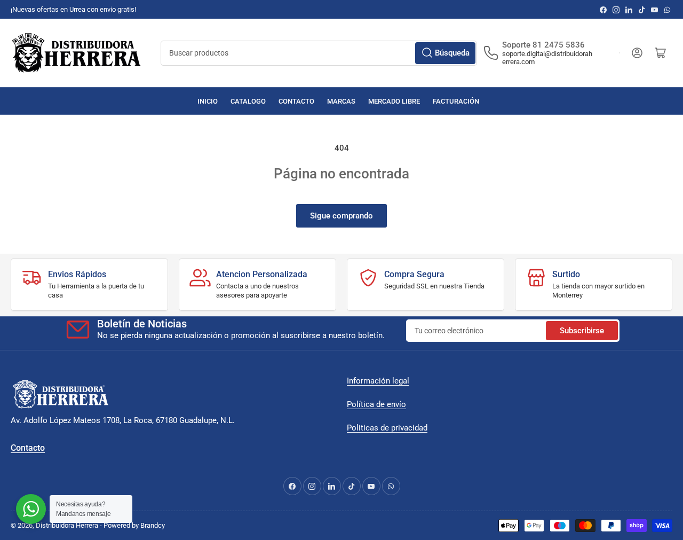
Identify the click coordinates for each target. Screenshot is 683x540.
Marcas (341, 101)
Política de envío (376, 404)
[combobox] (319, 53)
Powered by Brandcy (134, 525)
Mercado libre (394, 101)
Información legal (378, 381)
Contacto (296, 101)
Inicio (207, 101)
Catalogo (248, 101)
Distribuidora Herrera (67, 525)
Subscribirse (582, 330)
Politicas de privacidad (387, 428)
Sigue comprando (341, 216)
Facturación (456, 101)
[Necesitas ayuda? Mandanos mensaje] (31, 509)
